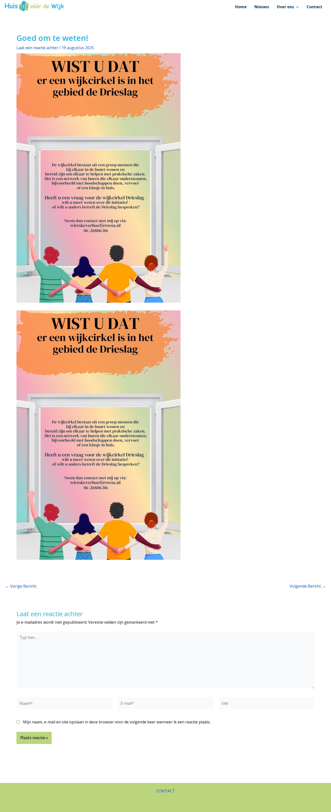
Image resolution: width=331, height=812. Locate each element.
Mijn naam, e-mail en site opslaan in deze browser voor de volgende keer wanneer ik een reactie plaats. (117, 722)
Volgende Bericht (308, 586)
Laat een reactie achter (37, 47)
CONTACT (165, 791)
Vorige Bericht (20, 586)
